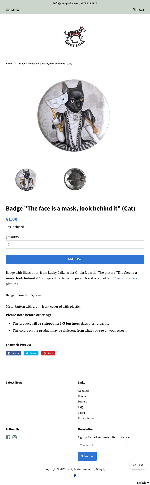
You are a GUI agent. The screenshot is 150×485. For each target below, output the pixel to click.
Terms (81, 412)
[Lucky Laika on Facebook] (8, 438)
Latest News (14, 382)
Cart (141, 10)
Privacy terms (86, 418)
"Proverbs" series (124, 278)
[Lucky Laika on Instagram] (14, 438)
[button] (143, 482)
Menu (15, 10)
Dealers (82, 401)
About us (83, 390)
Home (9, 63)
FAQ (80, 407)
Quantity (12, 237)
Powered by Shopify (94, 469)
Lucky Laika (73, 469)
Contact (83, 396)
